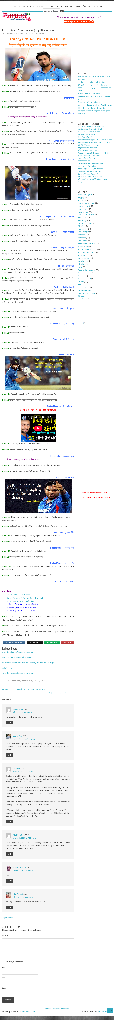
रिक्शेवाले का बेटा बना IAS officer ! (88, 161)
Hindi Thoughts (26, 681)
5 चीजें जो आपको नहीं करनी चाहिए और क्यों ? (90, 129)
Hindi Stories (82, 241)
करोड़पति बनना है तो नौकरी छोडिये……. (89, 148)
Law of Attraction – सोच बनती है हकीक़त (91, 163)
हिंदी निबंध (80, 226)
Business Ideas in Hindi (86, 203)
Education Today (20, 867)
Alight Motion (19, 835)
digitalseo (17, 768)
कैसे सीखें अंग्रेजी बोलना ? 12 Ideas (88, 145)
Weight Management (85, 290)
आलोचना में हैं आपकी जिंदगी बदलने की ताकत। (17, 657)
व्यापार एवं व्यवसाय (83, 209)
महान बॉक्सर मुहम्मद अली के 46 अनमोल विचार (21, 607)
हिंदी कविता (81, 296)
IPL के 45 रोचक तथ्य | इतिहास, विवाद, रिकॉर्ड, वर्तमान (93, 108)
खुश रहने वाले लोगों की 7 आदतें (86, 134)
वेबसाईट (4, 988)
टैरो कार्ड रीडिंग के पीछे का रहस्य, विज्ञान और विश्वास (92, 85)
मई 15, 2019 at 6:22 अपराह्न (23, 897)
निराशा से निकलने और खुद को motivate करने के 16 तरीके (95, 140)
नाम (3, 967)
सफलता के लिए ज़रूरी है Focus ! (87, 158)
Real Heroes (82, 276)
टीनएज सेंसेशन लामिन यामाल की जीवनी (89, 102)
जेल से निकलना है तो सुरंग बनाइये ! (87, 137)
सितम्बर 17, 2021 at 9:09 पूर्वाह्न (24, 870)
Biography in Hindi (84, 223)
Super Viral (17, 736)
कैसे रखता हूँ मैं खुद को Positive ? (88, 174)
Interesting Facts (84, 255)
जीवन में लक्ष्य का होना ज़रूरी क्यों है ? (88, 166)
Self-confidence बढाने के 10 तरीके (89, 132)
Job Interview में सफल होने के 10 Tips (90, 176)
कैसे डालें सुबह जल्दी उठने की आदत (88, 150)
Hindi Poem (82, 299)
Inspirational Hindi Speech (87, 249)
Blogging (81, 197)
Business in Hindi (84, 206)
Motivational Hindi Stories (87, 243)
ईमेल (3, 978)
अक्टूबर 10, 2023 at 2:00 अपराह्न (24, 838)
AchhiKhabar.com (105, 1011)
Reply (10, 723)
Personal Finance (84, 273)
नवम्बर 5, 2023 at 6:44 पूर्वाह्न (23, 771)
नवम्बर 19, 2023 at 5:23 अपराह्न (24, 739)
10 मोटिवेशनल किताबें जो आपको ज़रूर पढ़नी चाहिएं (79, 17)
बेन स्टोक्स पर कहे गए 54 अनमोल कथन (89, 93)
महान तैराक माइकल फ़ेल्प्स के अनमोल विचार (20, 601)
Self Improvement (84, 279)
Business (81, 200)
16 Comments (40, 34)
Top (110, 1011)
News (80, 267)
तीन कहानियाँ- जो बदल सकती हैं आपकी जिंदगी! (91, 127)
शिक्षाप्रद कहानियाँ (83, 246)
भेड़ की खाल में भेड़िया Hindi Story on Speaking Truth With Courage (28, 663)
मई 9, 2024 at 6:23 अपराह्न (22, 712)
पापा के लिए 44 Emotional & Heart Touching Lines (95, 105)
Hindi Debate (82, 217)
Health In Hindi (83, 212)
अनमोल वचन (36, 681)
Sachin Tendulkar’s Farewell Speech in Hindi (25, 598)
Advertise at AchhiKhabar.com (57, 1008)
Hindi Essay (82, 220)
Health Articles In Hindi (86, 215)
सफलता (80, 284)
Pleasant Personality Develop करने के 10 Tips (93, 153)
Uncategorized (83, 287)
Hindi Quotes (15, 681)
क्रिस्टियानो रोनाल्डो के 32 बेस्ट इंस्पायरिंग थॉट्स (22, 604)
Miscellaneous (83, 261)
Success (81, 282)
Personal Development (86, 270)
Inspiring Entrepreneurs (86, 252)
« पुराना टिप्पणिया (7, 917)
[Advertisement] (95, 47)
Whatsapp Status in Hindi (87, 293)
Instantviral (18, 709)
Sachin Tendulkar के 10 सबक (18, 595)
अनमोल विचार (43, 681)
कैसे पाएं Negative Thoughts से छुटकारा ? (91, 169)
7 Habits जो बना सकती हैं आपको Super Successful (94, 142)
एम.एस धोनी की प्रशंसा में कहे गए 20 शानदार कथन (18, 652)
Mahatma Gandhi (84, 258)
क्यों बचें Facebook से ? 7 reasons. (89, 155)
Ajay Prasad (18, 894)
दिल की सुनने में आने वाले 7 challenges (89, 171)
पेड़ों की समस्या (7, 668)
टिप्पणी (5, 935)
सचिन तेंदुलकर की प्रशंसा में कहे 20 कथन (27, 459)
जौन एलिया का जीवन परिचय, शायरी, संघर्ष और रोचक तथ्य (94, 82)
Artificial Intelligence (85, 194)
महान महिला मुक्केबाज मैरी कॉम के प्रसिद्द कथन (21, 610)
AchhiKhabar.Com (28, 1012)
